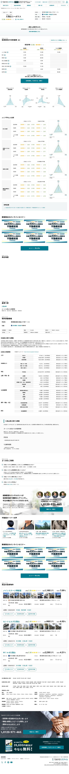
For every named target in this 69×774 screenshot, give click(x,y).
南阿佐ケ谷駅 (28, 683)
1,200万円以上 (48, 694)
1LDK (46, 704)
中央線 (18, 610)
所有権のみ (8, 706)
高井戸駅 (18, 678)
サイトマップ (27, 758)
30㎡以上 (21, 701)
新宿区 (24, 686)
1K (41, 704)
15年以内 (18, 698)
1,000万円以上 (42, 694)
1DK (43, 704)
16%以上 (30, 694)
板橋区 (17, 687)
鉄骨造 (13, 704)
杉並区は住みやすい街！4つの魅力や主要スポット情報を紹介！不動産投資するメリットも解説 (25, 207)
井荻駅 (35, 682)
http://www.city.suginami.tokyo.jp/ (31, 351)
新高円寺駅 (39, 682)
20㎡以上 (12, 701)
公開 (7, 692)
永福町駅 (53, 682)
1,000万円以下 (53, 695)
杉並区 (18, 8)
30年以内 (31, 698)
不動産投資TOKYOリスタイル (5, 8)
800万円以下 (47, 695)
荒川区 (14, 687)
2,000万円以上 (61, 694)
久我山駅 (51, 14)
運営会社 (21, 758)
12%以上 (22, 694)
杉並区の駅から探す (6, 682)
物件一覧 (40, 5)
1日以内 (40, 692)
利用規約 (8, 758)
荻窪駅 (39, 683)
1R (39, 704)
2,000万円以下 (48, 696)
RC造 (11, 704)
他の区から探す (5, 686)
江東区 (37, 686)
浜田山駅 (14, 678)
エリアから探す (38, 2)
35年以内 (8, 699)
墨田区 (34, 686)
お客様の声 (51, 5)
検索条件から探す (5, 690)
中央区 (18, 686)
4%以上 (7, 694)
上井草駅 (57, 682)
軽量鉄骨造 (18, 704)
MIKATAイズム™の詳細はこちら (58, 40)
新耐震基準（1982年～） (15, 699)
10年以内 (14, 698)
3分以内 (40, 698)
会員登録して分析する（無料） (34, 80)
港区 (21, 686)
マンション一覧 (13, 8)
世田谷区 (51, 686)
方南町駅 (23, 683)
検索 (63, 2)
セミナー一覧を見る (34, 248)
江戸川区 (31, 687)
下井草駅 (27, 682)
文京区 (27, 686)
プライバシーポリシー (15, 758)
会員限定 (10, 692)
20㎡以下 (8, 702)
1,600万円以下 (42, 696)
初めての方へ (6, 5)
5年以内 (10, 698)
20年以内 (23, 698)
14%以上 (26, 694)
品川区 (41, 686)
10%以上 (18, 694)
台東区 (31, 686)
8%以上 (14, 694)
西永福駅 (31, 682)
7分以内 (48, 698)
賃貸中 (40, 701)
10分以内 (52, 698)
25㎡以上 (17, 701)
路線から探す (45, 2)
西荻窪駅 (23, 610)
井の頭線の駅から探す (6, 678)
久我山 (11, 484)
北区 (65, 686)
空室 (46, 701)
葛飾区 (27, 687)
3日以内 (44, 692)
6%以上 (11, 694)
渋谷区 (55, 686)
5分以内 (44, 698)
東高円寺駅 (15, 683)
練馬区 (21, 687)
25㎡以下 (12, 702)
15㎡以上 (8, 701)
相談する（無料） (51, 509)
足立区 (24, 687)
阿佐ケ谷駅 (44, 682)
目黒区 (44, 686)
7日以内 (48, 692)
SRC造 (7, 704)
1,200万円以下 (59, 695)
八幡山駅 (19, 683)
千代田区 (14, 686)
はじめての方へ (3, 758)
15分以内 (56, 698)
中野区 (58, 686)
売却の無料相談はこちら (34, 31)
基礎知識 (29, 5)
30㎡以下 (17, 702)
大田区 (47, 686)
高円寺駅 (18, 682)
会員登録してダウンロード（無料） (51, 747)
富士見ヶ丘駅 (23, 678)
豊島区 (62, 686)
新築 (7, 698)
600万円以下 (41, 695)
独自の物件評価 (17, 5)
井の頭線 (46, 14)
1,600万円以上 (54, 694)
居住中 (43, 701)
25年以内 (27, 698)
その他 (22, 704)
